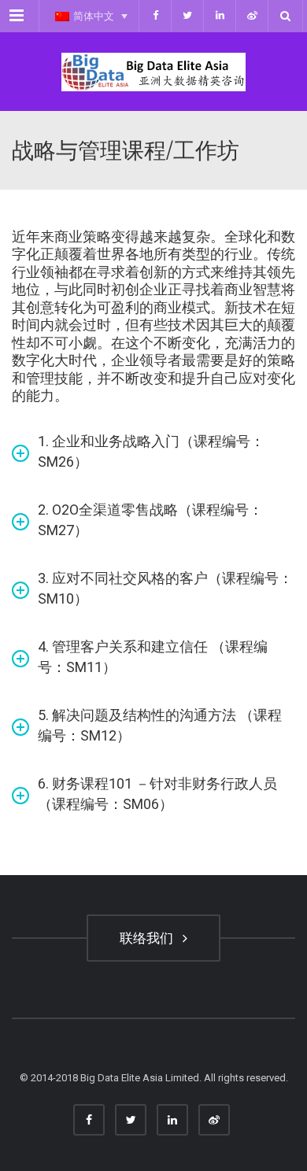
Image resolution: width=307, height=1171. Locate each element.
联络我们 (149, 938)
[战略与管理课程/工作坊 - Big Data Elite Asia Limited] (153, 71)
